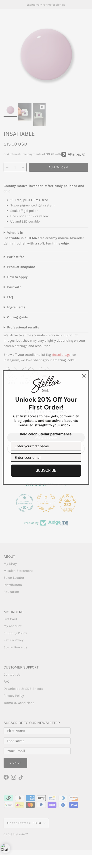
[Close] (84, 375)
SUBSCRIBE (46, 470)
